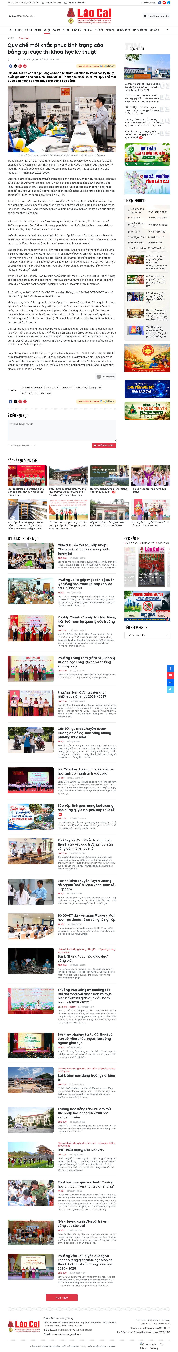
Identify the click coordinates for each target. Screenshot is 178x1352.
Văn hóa (56, 30)
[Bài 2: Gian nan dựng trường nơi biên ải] (31, 1080)
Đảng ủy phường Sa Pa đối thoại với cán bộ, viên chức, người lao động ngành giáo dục (85, 1039)
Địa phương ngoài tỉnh (137, 210)
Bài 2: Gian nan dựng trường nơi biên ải (86, 1074)
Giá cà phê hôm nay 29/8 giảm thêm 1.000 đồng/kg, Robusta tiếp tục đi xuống (156, 262)
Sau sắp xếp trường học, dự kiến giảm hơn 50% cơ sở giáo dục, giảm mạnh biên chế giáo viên (26, 525)
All (167, 30)
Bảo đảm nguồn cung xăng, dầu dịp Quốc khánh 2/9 (155, 298)
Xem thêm (62, 1297)
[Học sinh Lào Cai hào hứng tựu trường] (150, 475)
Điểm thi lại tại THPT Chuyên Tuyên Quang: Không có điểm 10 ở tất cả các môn (142, 110)
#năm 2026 (52, 387)
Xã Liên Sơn (137, 242)
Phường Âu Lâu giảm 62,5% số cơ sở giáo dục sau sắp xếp (149, 524)
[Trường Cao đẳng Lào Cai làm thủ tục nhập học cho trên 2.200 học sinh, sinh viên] (31, 1120)
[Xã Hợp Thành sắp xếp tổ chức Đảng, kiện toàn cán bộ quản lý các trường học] (31, 628)
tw (170, 689)
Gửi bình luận (105, 445)
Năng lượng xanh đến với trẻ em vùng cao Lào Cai (83, 1224)
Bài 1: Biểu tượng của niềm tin (86, 1147)
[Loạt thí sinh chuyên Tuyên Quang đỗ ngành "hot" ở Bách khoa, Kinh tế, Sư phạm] (31, 892)
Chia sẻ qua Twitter (15, 66)
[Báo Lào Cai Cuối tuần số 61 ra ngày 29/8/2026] (147, 566)
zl (168, 2)
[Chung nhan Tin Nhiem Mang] (155, 1346)
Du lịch (66, 30)
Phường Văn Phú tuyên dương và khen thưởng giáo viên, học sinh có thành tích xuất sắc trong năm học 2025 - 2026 (85, 1262)
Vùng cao (132, 543)
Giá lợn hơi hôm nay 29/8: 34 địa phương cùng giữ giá (155, 281)
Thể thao (88, 30)
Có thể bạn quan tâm (22, 460)
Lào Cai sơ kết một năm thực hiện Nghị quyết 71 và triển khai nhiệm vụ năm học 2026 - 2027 (141, 98)
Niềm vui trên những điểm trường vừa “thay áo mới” (108, 490)
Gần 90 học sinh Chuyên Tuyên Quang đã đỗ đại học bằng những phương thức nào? (84, 733)
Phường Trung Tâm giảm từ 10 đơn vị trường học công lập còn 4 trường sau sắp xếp (86, 662)
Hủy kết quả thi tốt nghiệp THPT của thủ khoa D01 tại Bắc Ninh (107, 524)
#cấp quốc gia (29, 393)
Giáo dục (24, 38)
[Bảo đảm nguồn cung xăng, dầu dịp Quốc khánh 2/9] (135, 296)
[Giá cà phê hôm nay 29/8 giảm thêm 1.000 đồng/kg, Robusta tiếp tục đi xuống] (135, 259)
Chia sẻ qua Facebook (10, 66)
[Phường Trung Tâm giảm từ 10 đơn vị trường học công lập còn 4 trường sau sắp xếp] (31, 669)
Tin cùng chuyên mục (23, 538)
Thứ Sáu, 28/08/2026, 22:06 (25, 2)
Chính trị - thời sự (23, 30)
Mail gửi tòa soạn (53, 2)
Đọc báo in (154, 30)
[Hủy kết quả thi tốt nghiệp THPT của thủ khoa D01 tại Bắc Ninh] (109, 509)
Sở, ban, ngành (159, 211)
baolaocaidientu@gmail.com (66, 1334)
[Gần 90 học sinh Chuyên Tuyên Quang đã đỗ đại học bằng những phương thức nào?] (31, 740)
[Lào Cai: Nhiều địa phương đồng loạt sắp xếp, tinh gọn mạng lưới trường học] (27, 475)
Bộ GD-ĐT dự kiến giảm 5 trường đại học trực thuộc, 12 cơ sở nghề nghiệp (86, 917)
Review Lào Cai (140, 30)
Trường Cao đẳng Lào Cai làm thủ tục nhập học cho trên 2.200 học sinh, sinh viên (84, 1113)
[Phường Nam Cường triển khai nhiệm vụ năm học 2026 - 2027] (31, 703)
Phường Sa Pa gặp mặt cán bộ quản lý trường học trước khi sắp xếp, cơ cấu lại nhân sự (86, 584)
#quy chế (96, 387)
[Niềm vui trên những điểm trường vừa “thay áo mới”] (109, 475)
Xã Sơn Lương (138, 248)
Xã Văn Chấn (158, 248)
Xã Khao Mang (159, 217)
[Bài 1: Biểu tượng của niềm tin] (31, 1155)
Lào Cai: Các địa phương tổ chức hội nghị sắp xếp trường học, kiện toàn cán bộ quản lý (67, 525)
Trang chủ (10, 30)
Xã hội (47, 30)
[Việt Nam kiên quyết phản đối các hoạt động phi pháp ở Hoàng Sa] (135, 330)
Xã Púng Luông (159, 224)
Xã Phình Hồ (157, 237)
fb (159, 2)
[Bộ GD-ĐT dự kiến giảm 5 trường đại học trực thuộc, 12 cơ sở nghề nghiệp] (31, 926)
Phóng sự (110, 30)
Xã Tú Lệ (135, 231)
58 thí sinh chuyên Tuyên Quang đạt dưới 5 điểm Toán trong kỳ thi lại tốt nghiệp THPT (142, 87)
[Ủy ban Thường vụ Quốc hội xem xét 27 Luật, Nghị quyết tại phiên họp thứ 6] (135, 313)
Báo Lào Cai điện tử (89, 16)
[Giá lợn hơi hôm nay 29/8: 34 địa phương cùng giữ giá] (135, 279)
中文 (153, 2)
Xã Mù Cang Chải (137, 224)
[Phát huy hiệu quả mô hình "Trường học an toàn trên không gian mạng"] (31, 1193)
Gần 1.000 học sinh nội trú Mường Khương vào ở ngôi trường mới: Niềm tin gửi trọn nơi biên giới (67, 492)
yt (164, 2)
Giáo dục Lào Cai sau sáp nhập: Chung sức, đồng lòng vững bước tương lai (84, 549)
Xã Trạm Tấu (158, 231)
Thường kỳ (148, 543)
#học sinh (46, 393)
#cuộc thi (66, 387)
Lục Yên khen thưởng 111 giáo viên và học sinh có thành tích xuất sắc (86, 771)
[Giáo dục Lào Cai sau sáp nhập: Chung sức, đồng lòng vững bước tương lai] (31, 556)
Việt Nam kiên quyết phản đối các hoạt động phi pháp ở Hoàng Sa (156, 332)
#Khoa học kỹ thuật (32, 387)
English (146, 2)
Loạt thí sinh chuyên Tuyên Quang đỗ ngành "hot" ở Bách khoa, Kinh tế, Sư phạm (86, 885)
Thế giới (99, 30)
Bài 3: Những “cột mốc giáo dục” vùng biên (86, 955)
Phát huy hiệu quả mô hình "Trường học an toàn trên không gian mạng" (86, 1184)
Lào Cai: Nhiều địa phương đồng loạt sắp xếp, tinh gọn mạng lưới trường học (26, 492)
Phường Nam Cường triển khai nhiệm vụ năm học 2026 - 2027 (82, 694)
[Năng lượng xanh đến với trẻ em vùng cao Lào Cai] (31, 1233)
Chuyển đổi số (123, 30)
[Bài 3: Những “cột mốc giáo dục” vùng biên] (31, 961)
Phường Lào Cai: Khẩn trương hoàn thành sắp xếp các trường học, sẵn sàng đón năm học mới (142, 122)
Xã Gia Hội (156, 242)
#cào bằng (81, 387)
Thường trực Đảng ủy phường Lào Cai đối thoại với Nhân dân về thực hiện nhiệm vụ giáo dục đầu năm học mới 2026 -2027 (85, 996)
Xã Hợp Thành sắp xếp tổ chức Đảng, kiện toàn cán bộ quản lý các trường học (87, 621)
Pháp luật (76, 30)
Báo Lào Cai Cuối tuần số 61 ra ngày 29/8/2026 (146, 577)
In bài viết (20, 66)
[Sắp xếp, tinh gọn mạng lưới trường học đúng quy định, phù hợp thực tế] (31, 817)
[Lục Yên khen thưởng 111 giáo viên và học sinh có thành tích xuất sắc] (31, 780)
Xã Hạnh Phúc (138, 237)
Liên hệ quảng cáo (77, 2)
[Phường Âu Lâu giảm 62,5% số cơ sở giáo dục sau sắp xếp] (150, 509)
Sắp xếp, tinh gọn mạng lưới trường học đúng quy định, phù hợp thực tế (141, 134)
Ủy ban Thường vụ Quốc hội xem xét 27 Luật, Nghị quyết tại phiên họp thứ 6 (157, 315)
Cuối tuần (163, 543)
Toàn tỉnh (136, 217)
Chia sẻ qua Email (25, 66)
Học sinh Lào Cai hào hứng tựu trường (148, 490)
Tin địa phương (134, 200)
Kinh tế (38, 30)
